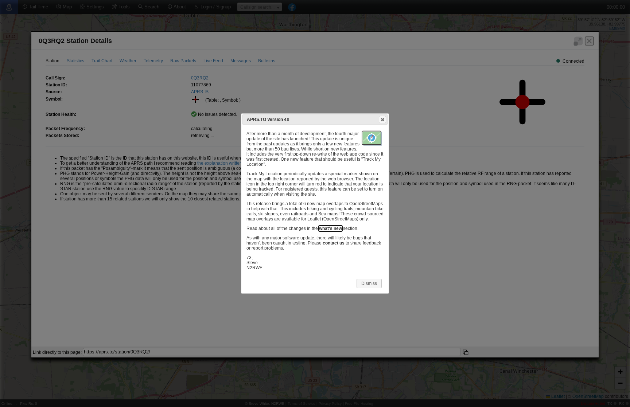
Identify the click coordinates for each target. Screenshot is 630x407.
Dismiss (369, 283)
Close (382, 119)
